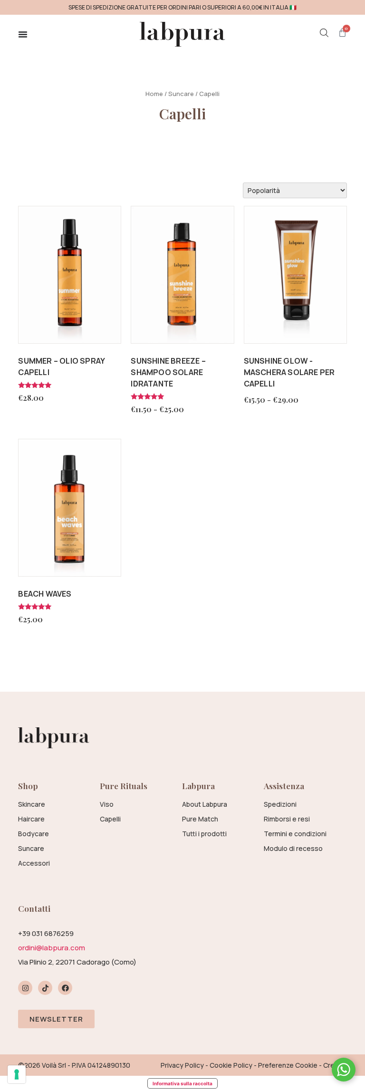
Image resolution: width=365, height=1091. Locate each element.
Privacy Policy (182, 1065)
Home (154, 93)
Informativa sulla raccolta (182, 1083)
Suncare (181, 93)
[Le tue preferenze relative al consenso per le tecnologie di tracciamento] (17, 1074)
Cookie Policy (231, 1065)
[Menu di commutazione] (23, 34)
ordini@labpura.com (51, 948)
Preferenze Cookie (287, 1065)
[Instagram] (25, 988)
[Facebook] (65, 988)
